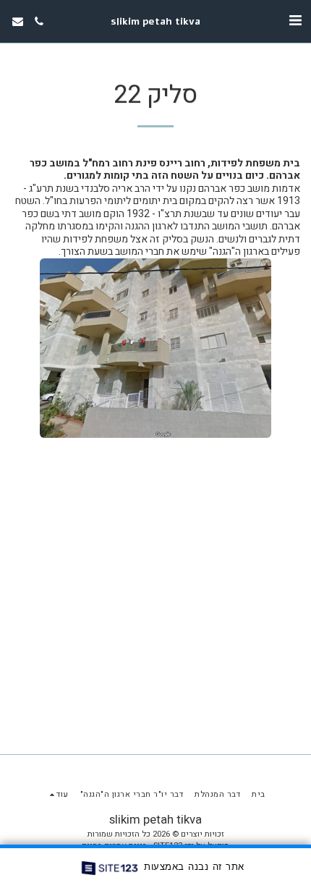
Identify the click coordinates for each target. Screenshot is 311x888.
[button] (295, 20)
